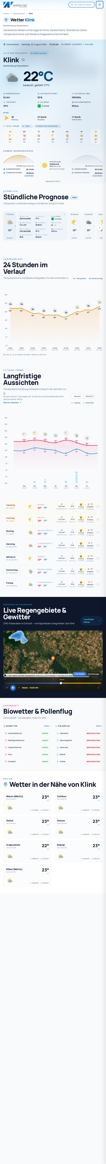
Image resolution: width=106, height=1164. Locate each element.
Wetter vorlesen (40, 53)
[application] (53, 318)
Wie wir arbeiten (11, 402)
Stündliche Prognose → (48, 126)
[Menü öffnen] (100, 5)
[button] (10, 226)
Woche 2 (89, 396)
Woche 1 (77, 396)
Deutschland (19, 13)
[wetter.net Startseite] (15, 5)
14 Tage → (27, 126)
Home (6, 13)
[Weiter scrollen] (100, 228)
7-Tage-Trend (11, 126)
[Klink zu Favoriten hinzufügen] (23, 60)
